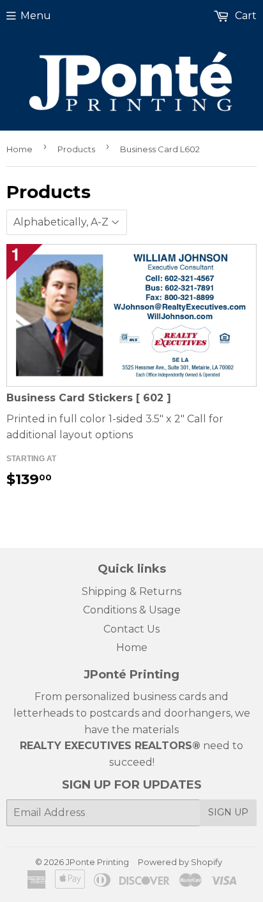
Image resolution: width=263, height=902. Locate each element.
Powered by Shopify (180, 862)
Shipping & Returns (131, 591)
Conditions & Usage (132, 610)
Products (76, 149)
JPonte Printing (97, 862)
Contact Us (131, 629)
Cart (244, 16)
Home (19, 149)
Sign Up (228, 812)
